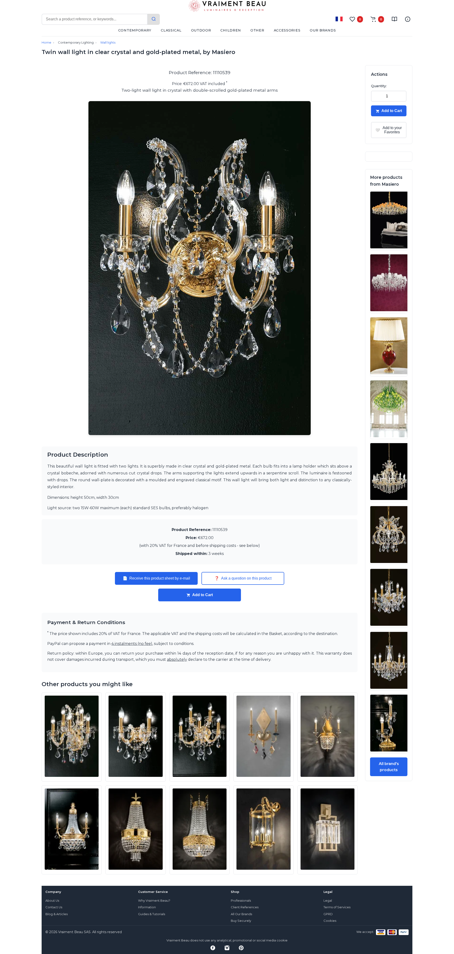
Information (147, 907)
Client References (244, 907)
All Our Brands (241, 914)
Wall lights (107, 42)
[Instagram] (227, 947)
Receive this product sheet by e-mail (156, 578)
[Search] (154, 19)
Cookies (329, 920)
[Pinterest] (241, 947)
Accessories (287, 30)
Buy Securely (241, 920)
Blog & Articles (56, 914)
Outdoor (201, 30)
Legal (327, 900)
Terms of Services (336, 907)
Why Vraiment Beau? (154, 900)
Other (257, 30)
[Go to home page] (227, 7)
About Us (52, 900)
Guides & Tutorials (151, 914)
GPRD (328, 914)
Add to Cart (202, 595)
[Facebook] (212, 947)
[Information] (407, 19)
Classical (171, 30)
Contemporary (134, 30)
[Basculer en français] (339, 19)
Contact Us (53, 907)
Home (46, 42)
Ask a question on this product (242, 578)
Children (230, 30)
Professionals (241, 900)
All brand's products (389, 766)
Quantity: (379, 86)
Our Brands (323, 30)
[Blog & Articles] (394, 19)
